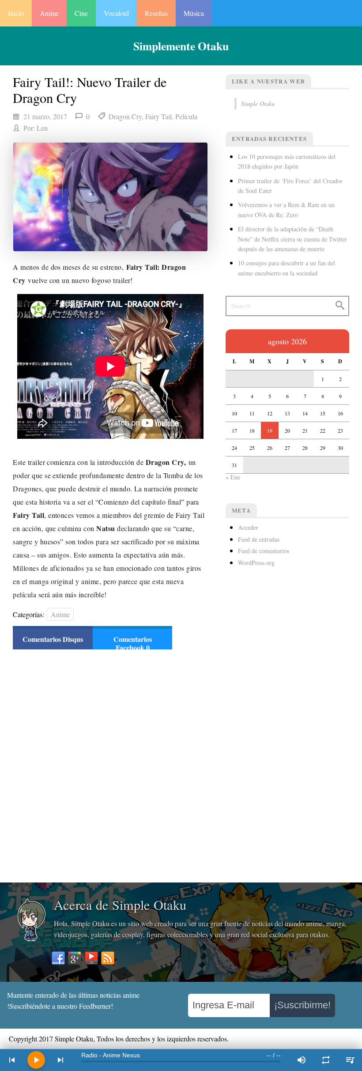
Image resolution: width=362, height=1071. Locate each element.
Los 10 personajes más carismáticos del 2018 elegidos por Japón (287, 161)
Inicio (16, 13)
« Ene (233, 477)
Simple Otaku (258, 103)
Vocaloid (116, 13)
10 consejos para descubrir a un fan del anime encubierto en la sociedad (286, 268)
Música (194, 13)
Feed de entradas (258, 539)
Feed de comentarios (263, 550)
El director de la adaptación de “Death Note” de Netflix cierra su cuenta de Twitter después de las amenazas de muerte (292, 239)
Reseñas (156, 13)
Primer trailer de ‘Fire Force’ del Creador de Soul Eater (290, 186)
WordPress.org (256, 562)
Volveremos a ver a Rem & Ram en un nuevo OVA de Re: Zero (286, 209)
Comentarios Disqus (53, 639)
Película (186, 116)
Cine (81, 13)
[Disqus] (92, 765)
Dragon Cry (125, 116)
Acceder (248, 527)
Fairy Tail (158, 116)
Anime (49, 13)
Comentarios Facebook (132, 643)
